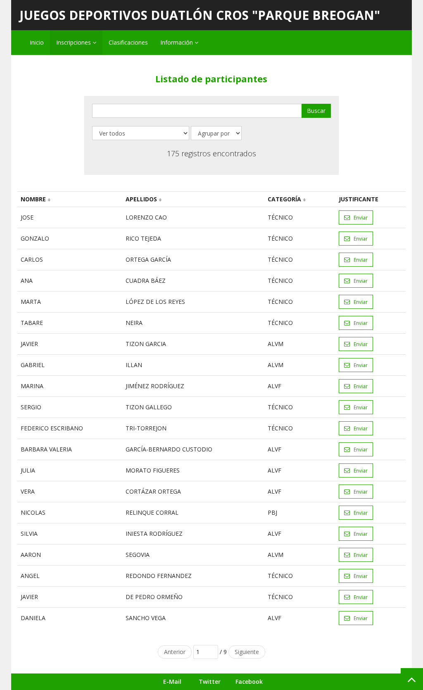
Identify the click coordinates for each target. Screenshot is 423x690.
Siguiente (247, 652)
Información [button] (177, 42)
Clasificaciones (128, 42)
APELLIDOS (141, 199)
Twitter (210, 681)
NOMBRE (33, 199)
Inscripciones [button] (74, 42)
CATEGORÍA (284, 199)
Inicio (37, 42)
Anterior (174, 652)
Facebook (249, 681)
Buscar (316, 111)
